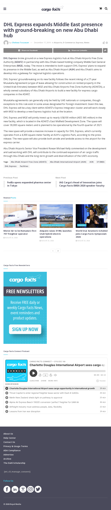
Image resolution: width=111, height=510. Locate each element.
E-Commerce (69, 42)
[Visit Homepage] (52, 9)
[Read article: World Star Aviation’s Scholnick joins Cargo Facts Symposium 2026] (92, 216)
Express (79, 42)
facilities (24, 166)
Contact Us (9, 442)
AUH (72, 69)
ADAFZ (18, 62)
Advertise (8, 454)
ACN (92, 162)
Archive (7, 458)
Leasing (82, 225)
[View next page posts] (58, 251)
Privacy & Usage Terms (15, 446)
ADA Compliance (12, 450)
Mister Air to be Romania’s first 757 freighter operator (19, 232)
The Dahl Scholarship (14, 463)
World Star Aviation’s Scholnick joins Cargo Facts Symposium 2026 (92, 233)
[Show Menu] (4, 8)
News (86, 42)
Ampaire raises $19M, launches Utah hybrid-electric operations (56, 233)
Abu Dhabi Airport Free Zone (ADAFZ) (29, 162)
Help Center (9, 438)
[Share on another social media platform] (105, 50)
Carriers (10, 225)
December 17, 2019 (42, 42)
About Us (8, 433)
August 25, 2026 (11, 238)
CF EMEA (100, 162)
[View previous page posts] (53, 251)
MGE (19, 65)
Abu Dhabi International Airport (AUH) (68, 162)
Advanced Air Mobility (53, 225)
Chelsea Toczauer (20, 42)
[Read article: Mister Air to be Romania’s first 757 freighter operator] (20, 216)
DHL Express (10, 58)
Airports (58, 42)
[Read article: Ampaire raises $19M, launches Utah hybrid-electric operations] (56, 216)
